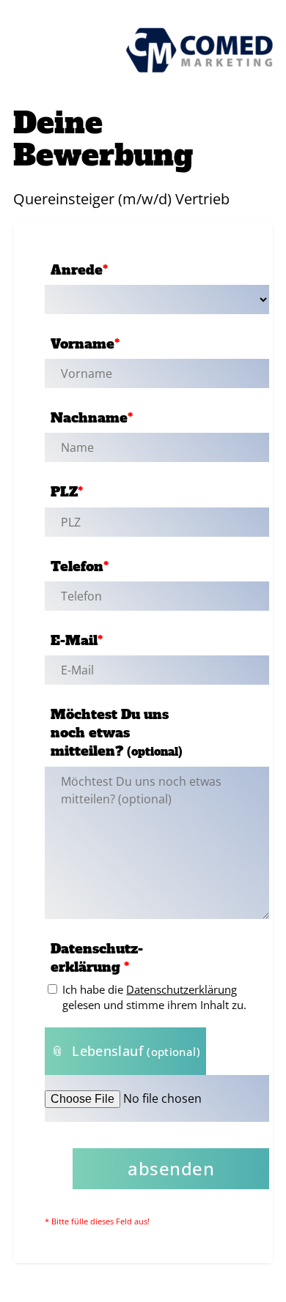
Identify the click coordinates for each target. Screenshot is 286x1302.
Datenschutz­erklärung (97, 958)
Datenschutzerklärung (181, 989)
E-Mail (77, 640)
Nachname (92, 418)
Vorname (85, 344)
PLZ (67, 492)
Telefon (80, 566)
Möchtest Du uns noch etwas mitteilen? (117, 732)
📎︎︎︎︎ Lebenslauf (125, 1051)
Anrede (79, 270)
